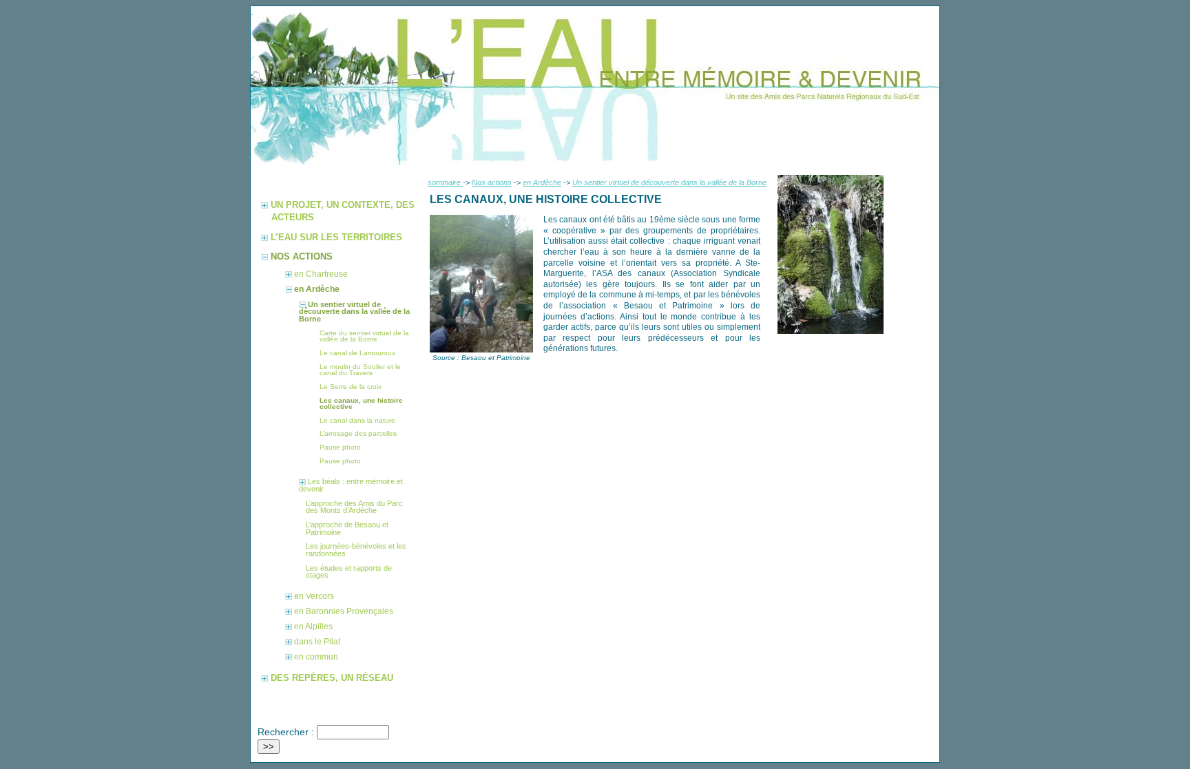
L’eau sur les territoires (336, 237)
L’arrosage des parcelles (358, 433)
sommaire (445, 182)
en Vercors (314, 596)
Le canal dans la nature (357, 420)
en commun (316, 657)
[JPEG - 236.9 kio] (481, 350)
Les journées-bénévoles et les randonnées (356, 550)
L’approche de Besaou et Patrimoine (347, 528)
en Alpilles (313, 626)
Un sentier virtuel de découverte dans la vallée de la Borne (669, 182)
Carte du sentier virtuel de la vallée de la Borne (364, 336)
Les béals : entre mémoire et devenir (351, 485)
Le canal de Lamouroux (357, 353)
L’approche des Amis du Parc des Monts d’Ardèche (354, 507)
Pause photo (340, 447)
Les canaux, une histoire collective (361, 404)
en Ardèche (542, 182)
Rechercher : (286, 731)
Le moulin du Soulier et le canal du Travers (360, 370)
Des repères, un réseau (332, 678)
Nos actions (492, 182)
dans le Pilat (317, 641)
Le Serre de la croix (351, 386)
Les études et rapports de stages (349, 572)
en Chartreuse (321, 274)
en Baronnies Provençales (343, 611)
